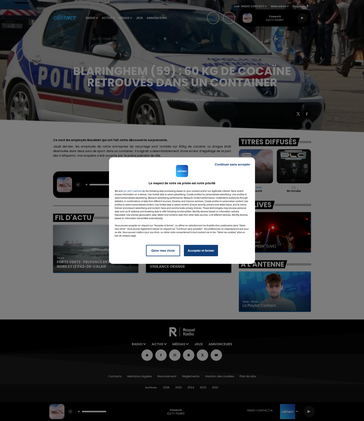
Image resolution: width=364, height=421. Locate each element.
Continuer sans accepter (232, 164)
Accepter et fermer (201, 250)
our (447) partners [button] (132, 190)
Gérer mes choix (163, 250)
